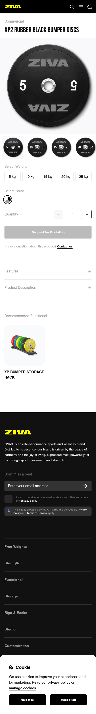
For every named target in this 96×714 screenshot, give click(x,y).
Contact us (65, 246)
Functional (13, 579)
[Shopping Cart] (89, 6)
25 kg (83, 176)
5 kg (12, 176)
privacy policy (29, 500)
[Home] (13, 6)
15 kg (48, 176)
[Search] (71, 6)
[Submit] (85, 486)
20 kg (65, 176)
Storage (11, 596)
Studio (10, 629)
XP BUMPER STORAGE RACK (24, 374)
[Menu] (80, 6)
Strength (11, 563)
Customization (16, 645)
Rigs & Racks (15, 612)
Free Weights (15, 546)
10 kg (30, 176)
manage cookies (22, 688)
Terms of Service (37, 513)
